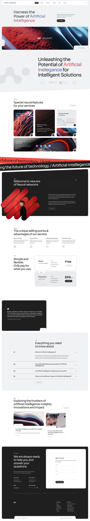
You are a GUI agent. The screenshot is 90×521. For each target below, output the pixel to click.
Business (18, 435)
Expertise (58, 505)
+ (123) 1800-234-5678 (17, 481)
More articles (66, 407)
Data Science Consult (71, 508)
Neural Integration (70, 509)
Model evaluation (70, 506)
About (57, 503)
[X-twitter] (31, 487)
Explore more (73, 105)
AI (48, 436)
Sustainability (58, 506)
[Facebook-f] (29, 487)
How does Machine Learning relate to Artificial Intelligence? (51, 365)
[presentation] (3, 41)
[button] (81, 48)
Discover (61, 20)
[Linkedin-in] (34, 487)
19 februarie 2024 (50, 426)
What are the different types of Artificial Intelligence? (53, 376)
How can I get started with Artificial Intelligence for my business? (55, 432)
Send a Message (60, 482)
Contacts (58, 510)
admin (54, 426)
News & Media (58, 508)
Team (57, 509)
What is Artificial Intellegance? (45, 352)
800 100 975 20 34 (17, 480)
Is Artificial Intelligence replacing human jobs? (51, 371)
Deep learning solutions (71, 503)
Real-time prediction (70, 510)
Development (69, 505)
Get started (69, 265)
